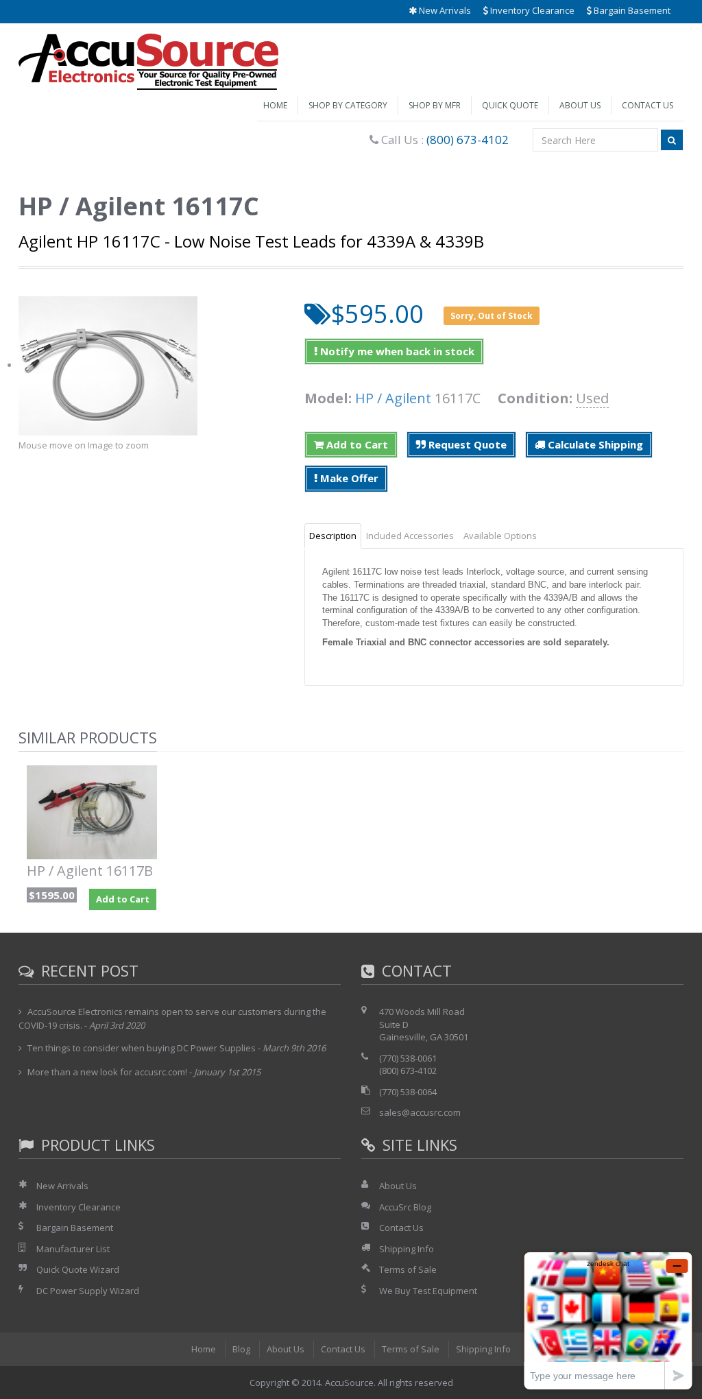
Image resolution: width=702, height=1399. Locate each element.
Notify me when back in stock (395, 351)
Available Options (500, 535)
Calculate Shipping (594, 444)
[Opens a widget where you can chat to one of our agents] (608, 1320)
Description (332, 535)
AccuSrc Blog (405, 1207)
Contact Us (647, 105)
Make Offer (347, 478)
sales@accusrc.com (420, 1112)
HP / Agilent (393, 398)
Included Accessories (410, 535)
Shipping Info (406, 1249)
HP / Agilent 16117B (90, 870)
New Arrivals (444, 10)
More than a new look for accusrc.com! (107, 1072)
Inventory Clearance (531, 10)
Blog (241, 1349)
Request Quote (466, 444)
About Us (580, 105)
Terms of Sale (408, 1269)
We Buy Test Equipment (428, 1290)
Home (275, 105)
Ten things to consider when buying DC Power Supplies (141, 1048)
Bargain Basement (631, 10)
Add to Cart (356, 444)
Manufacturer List (73, 1249)
